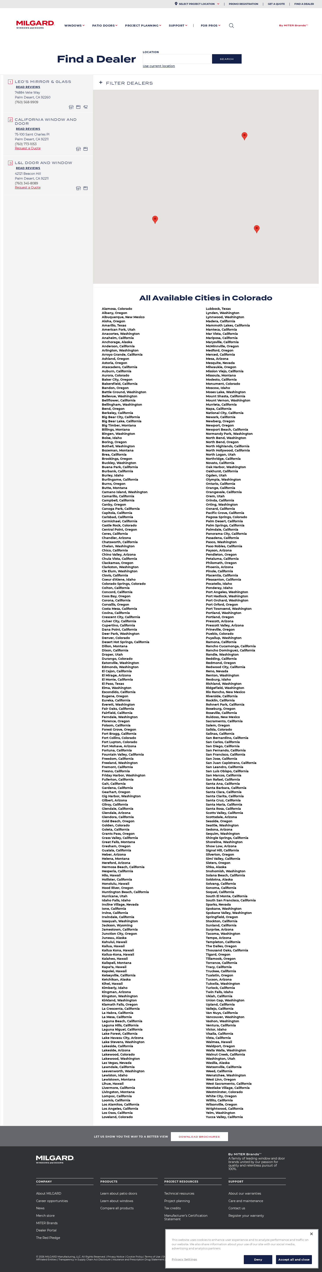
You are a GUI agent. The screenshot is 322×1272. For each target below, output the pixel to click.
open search (231, 25)
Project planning (177, 1201)
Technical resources (179, 1193)
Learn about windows (116, 1201)
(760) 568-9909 (26, 102)
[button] (155, 220)
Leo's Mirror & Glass (43, 81)
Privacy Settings (184, 1259)
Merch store (45, 1215)
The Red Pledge (48, 1238)
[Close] (311, 1234)
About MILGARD (48, 1193)
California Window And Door (46, 121)
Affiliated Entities (46, 1259)
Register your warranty (246, 1215)
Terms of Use (152, 1256)
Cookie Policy (134, 1256)
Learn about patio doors (118, 1193)
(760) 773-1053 (26, 144)
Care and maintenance (245, 1201)
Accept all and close (294, 1259)
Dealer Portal (46, 1230)
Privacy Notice (115, 1256)
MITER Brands (47, 1223)
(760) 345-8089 (26, 183)
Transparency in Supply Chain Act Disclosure (84, 1259)
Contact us (236, 1208)
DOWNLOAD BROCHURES (199, 1136)
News (40, 1208)
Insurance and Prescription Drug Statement (138, 1259)
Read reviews (28, 87)
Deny (258, 1259)
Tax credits (172, 1208)
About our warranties (244, 1193)
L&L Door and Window (44, 163)
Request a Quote (28, 148)
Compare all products (117, 1208)
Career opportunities (52, 1201)
